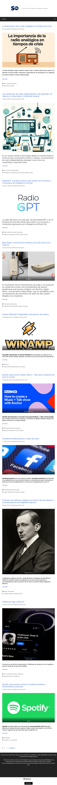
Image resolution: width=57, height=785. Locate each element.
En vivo (6, 83)
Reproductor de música (18, 366)
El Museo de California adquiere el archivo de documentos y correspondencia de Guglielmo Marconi (28, 501)
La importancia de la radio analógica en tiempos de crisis (27, 26)
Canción (6, 740)
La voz (11, 740)
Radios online (29, 172)
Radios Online (42, 763)
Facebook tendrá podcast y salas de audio (20, 439)
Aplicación (7, 676)
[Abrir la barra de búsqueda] (55, 19)
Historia (8, 86)
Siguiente (12, 748)
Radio (15, 83)
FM (5, 86)
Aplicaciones (7, 234)
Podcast (25, 306)
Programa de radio (16, 172)
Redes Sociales (12, 232)
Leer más (4, 79)
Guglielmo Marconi (9, 593)
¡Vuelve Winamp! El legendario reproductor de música (25, 314)
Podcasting (11, 170)
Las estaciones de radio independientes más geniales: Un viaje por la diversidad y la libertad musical (27, 95)
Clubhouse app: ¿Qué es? (13, 602)
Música (8, 172)
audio (5, 492)
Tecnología (11, 591)
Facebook (16, 492)
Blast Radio (15, 306)
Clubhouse (10, 492)
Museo (17, 593)
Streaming (19, 232)
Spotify (21, 430)
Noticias (10, 83)
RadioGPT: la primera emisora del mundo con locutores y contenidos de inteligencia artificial (26, 182)
